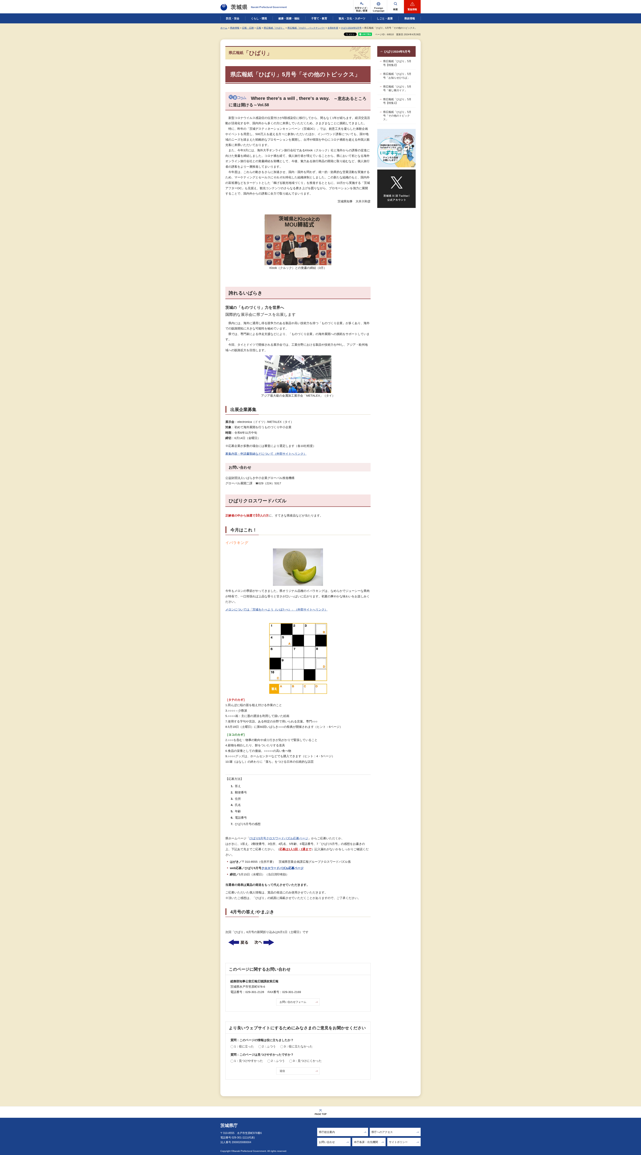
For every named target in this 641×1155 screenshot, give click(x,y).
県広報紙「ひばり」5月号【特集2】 (397, 63)
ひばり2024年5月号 (351, 28)
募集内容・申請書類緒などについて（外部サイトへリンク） (265, 453)
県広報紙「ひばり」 (274, 28)
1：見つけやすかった (248, 1060)
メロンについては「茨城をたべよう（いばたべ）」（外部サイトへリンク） (276, 609)
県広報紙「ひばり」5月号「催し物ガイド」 (397, 88)
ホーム (223, 28)
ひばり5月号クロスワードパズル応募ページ (278, 838)
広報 (258, 28)
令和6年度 (333, 28)
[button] (378, 6)
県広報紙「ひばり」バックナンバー (306, 28)
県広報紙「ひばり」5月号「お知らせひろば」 (397, 75)
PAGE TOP (321, 1114)
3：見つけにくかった (307, 1060)
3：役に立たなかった (298, 1046)
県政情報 (234, 28)
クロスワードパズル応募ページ (282, 868)
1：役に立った (244, 1046)
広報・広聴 (248, 28)
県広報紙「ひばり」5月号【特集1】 (397, 101)
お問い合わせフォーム (293, 1002)
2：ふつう (269, 1046)
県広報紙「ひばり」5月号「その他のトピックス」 (397, 116)
